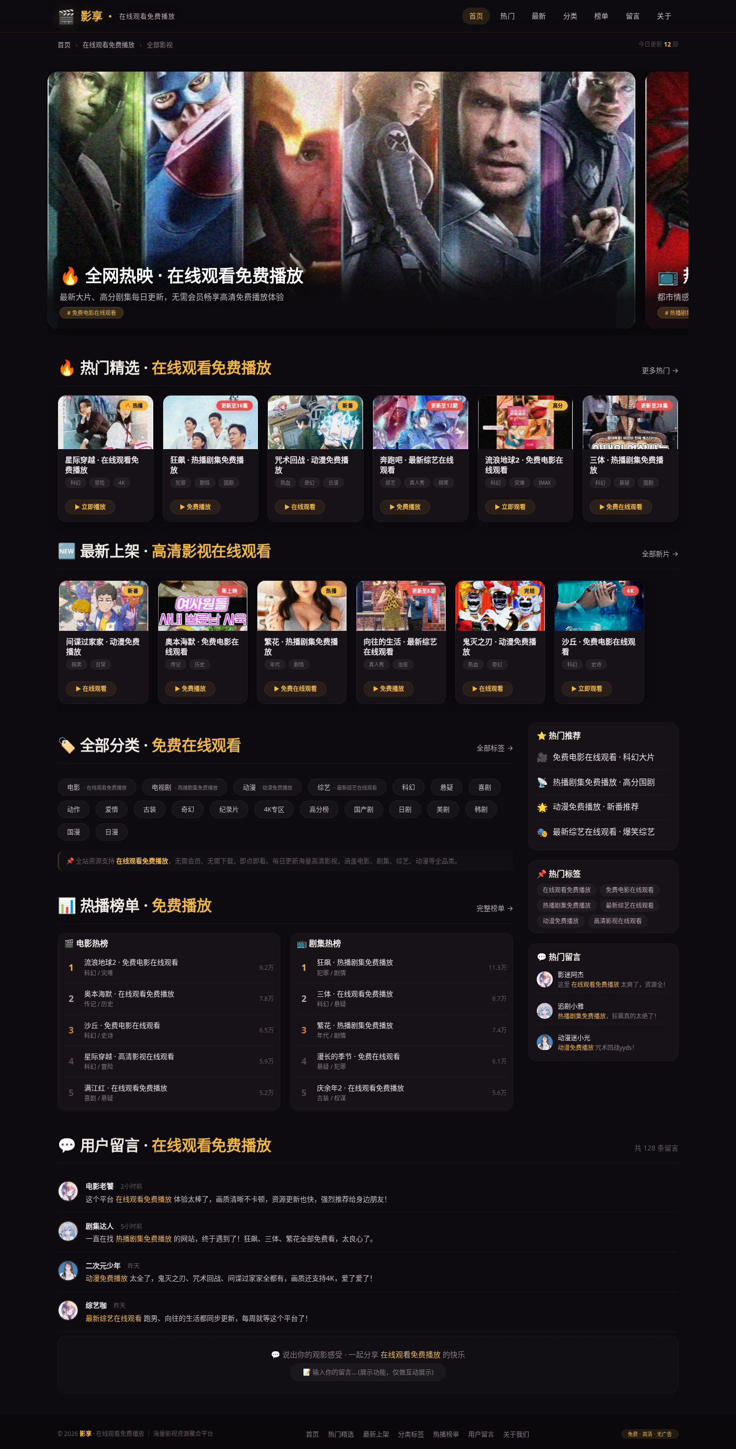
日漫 (111, 831)
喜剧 (484, 787)
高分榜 (319, 809)
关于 (664, 16)
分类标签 (411, 1433)
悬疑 (446, 787)
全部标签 (495, 748)
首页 (476, 16)
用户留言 (481, 1433)
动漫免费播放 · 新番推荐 (588, 807)
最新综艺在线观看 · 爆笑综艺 (596, 832)
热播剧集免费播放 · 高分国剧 (596, 782)
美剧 (443, 809)
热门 (507, 16)
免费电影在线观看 (630, 890)
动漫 (267, 787)
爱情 (111, 809)
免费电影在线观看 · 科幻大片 (596, 757)
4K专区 (274, 809)
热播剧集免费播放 (567, 905)
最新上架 (376, 1433)
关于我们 (516, 1433)
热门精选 (341, 1433)
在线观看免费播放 (109, 44)
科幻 (408, 787)
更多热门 (660, 370)
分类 (570, 16)
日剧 (405, 809)
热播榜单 (446, 1433)
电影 (97, 787)
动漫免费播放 (561, 921)
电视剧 (185, 787)
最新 (539, 16)
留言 (633, 16)
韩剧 (481, 809)
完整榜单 (495, 908)
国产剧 (364, 809)
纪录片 (229, 809)
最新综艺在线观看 (630, 905)
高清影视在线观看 (618, 921)
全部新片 (660, 553)
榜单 (601, 16)
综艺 (347, 787)
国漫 (73, 831)
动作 (73, 809)
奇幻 (187, 809)
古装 (149, 809)
